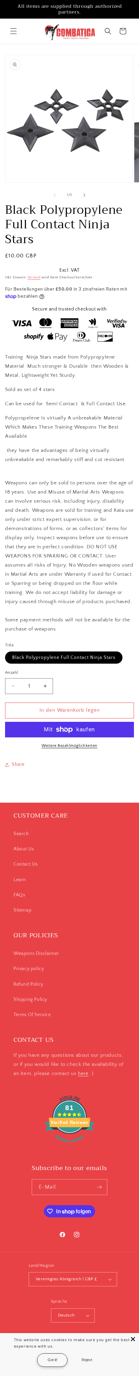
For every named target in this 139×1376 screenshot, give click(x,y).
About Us (23, 849)
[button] (13, 31)
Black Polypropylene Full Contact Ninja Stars (63, 657)
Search (21, 833)
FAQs (19, 895)
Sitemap (22, 910)
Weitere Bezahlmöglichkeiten (69, 745)
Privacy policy (28, 968)
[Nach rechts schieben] (84, 195)
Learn (19, 879)
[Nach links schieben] (54, 195)
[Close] (133, 1339)
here (83, 1073)
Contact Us (25, 864)
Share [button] (18, 764)
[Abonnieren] (99, 1187)
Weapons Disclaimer (36, 953)
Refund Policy (28, 984)
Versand (34, 277)
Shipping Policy (30, 999)
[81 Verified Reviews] (69, 1146)
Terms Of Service (32, 1014)
